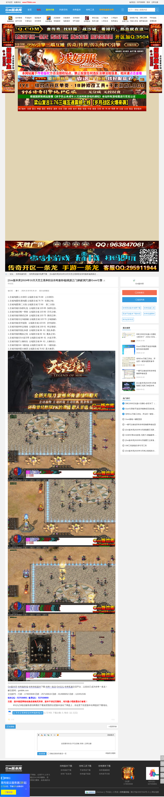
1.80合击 (105, 21)
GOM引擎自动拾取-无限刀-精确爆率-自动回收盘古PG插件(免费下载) (141, 435)
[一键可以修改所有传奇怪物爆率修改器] (128, 374)
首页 (30, 10)
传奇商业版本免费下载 (38, 274)
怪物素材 (57, 21)
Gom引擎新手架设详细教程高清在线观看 (141, 409)
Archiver (100, 792)
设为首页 (9, 2)
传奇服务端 (23, 687)
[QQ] (90, 792)
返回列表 (113, 726)
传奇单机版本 (35, 687)
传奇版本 (77, 10)
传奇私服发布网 (106, 10)
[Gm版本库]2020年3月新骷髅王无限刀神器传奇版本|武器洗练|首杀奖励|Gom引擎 (141, 430)
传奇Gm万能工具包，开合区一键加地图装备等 (141, 414)
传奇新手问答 (104, 774)
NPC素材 (76, 21)
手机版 (108, 792)
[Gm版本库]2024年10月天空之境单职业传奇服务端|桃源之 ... (74, 274)
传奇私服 (69, 687)
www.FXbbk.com (29, 2)
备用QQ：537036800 (137, 2)
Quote (51, 735)
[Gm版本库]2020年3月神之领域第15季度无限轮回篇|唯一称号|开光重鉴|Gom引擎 (141, 451)
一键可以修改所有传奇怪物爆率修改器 (140, 424)
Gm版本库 (12, 687)
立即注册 (154, 2)
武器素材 (57, 18)
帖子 (130, 10)
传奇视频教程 (104, 770)
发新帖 (11, 727)
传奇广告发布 (66, 774)
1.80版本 (114, 18)
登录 (148, 2)
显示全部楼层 (44, 291)
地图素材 (66, 21)
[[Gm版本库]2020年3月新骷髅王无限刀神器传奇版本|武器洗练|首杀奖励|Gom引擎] (128, 386)
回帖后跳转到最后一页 (58, 754)
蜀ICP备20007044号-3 (140, 792)
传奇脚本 (38, 21)
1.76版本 (105, 18)
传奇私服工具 (149, 308)
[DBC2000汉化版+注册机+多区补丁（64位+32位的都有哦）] (128, 337)
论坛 (39, 10)
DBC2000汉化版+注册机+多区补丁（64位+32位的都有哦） (146, 337)
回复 (12, 720)
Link (48, 735)
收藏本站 (17, 2)
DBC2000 (143, 18)
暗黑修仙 (114, 21)
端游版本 (38, 18)
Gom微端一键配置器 (133, 419)
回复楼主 (140, 293)
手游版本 (28, 18)
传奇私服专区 (21, 274)
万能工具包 (134, 21)
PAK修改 (153, 18)
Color (41, 735)
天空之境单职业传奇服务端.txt (29, 713)
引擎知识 (28, 21)
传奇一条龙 (51, 687)
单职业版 (95, 18)
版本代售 (50, 10)
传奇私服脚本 (149, 314)
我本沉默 (95, 21)
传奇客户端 (134, 18)
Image (45, 735)
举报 (113, 720)
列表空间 (63, 10)
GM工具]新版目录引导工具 (136, 445)
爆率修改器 (143, 21)
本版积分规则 (110, 753)
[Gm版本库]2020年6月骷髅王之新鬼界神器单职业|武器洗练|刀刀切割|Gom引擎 (141, 440)
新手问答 (18, 21)
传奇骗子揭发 (85, 774)
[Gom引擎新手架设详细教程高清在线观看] (128, 349)
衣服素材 (66, 18)
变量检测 (153, 21)
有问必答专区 (128, 319)
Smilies (58, 735)
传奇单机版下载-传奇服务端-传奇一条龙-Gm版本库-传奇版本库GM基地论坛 (6, 274)
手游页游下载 (85, 770)
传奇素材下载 (66, 770)
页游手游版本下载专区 (132, 314)
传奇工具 (90, 10)
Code (54, 735)
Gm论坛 (60, 687)
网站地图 (155, 792)
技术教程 (18, 18)
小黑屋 (115, 792)
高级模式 (110, 735)
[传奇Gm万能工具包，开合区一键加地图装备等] (128, 362)
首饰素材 (76, 18)
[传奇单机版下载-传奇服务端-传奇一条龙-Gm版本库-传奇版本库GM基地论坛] (15, 10)
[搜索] (157, 9)
